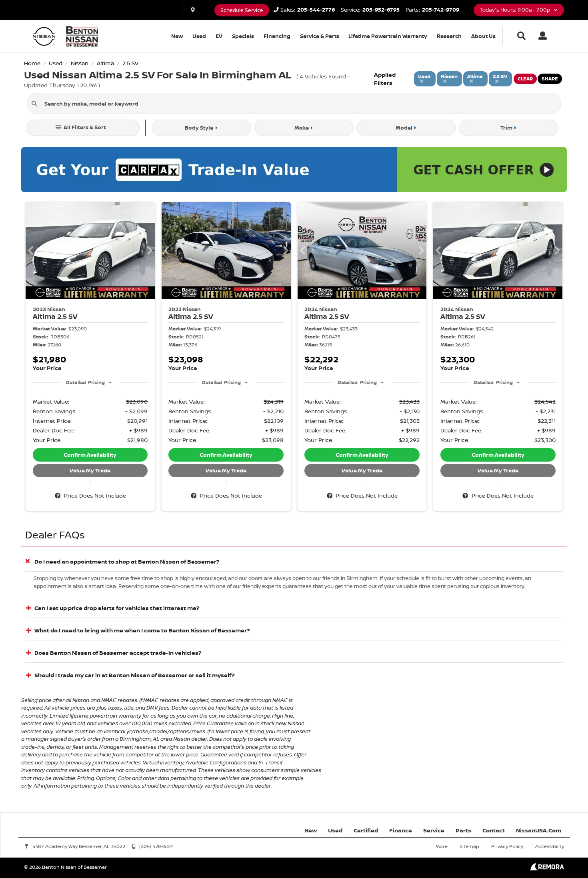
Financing (277, 36)
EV (219, 36)
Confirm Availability (90, 454)
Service (433, 830)
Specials (243, 36)
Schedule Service (241, 10)
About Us (483, 36)
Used (199, 36)
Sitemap (469, 846)
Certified (366, 830)
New (177, 36)
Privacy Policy (507, 846)
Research (449, 36)
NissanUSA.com (538, 830)
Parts (463, 830)
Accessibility (549, 846)
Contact (493, 830)
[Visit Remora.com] (547, 868)
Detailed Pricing (85, 382)
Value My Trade (90, 470)
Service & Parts (319, 36)
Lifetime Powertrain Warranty (387, 36)
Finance (400, 830)
